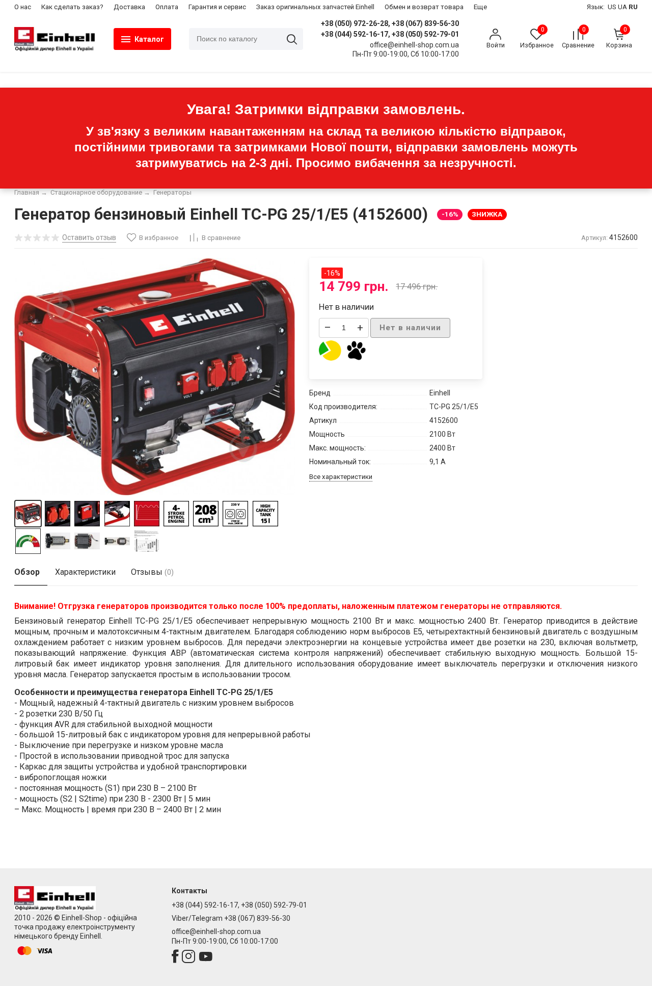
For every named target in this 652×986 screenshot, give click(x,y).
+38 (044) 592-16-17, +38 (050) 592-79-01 (390, 34)
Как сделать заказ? (72, 7)
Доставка (129, 7)
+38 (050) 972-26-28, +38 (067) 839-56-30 (390, 23)
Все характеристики (340, 477)
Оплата (166, 7)
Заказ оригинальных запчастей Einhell (315, 7)
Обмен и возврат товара (424, 7)
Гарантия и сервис (217, 7)
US (612, 7)
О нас (22, 7)
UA (622, 7)
